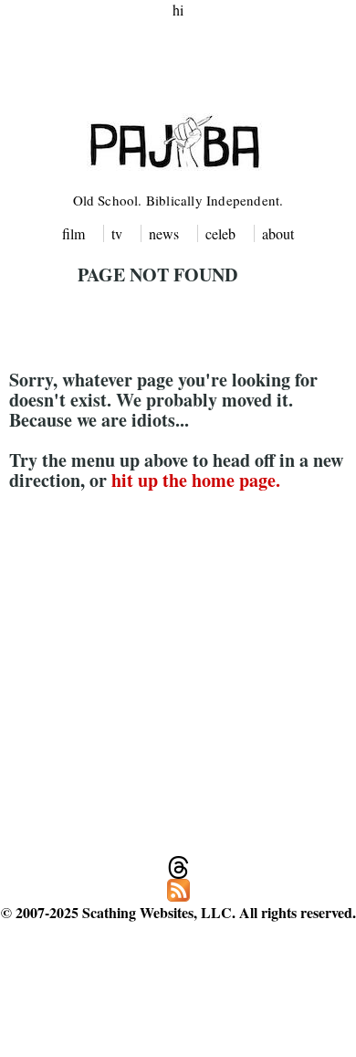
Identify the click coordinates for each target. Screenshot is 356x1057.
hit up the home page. (195, 480)
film (73, 233)
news (164, 233)
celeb (220, 233)
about (278, 233)
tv (116, 233)
